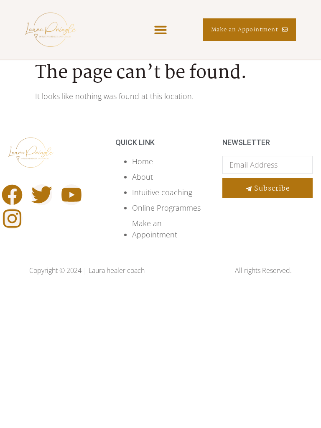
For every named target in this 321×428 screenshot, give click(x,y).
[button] (160, 30)
